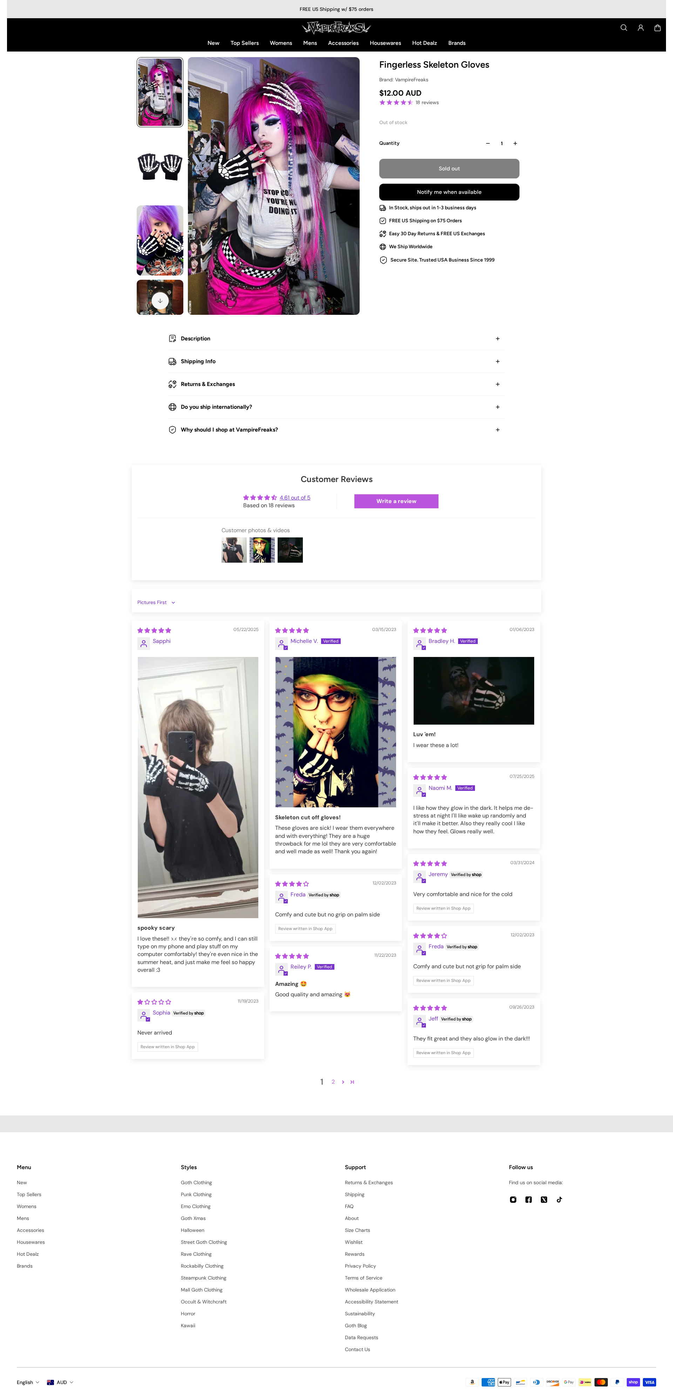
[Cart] (657, 27)
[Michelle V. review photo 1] (335, 732)
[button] (343, 1081)
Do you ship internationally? (216, 406)
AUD (62, 1382)
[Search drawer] (624, 27)
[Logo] (336, 27)
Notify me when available (449, 192)
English (25, 1382)
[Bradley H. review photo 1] (474, 691)
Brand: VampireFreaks (403, 79)
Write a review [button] (396, 501)
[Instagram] (513, 1199)
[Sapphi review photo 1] (198, 787)
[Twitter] (544, 1199)
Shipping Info (198, 361)
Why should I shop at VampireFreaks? (229, 429)
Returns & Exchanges (208, 384)
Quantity (389, 143)
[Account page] (640, 27)
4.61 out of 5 (295, 497)
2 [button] (333, 1081)
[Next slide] (160, 300)
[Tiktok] (559, 1199)
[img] (154, 630)
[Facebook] (528, 1199)
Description (195, 338)
